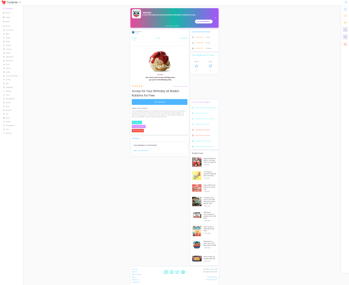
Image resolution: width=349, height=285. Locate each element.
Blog (133, 277)
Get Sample (159, 102)
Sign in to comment (141, 150)
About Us (135, 280)
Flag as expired (140, 126)
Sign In (134, 272)
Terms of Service (211, 280)
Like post (138, 122)
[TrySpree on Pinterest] (183, 273)
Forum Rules (136, 274)
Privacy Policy (212, 277)
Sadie (137, 33)
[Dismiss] (215, 17)
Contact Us (136, 282)
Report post (139, 131)
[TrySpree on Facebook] (172, 273)
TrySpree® (213, 269)
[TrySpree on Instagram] (166, 273)
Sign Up (135, 269)
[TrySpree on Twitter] (178, 273)
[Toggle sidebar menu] (346, 2)
